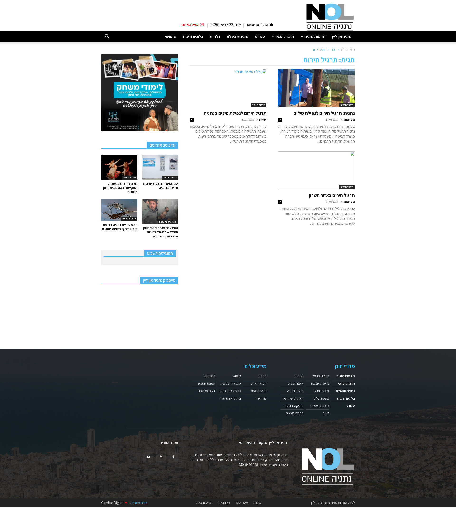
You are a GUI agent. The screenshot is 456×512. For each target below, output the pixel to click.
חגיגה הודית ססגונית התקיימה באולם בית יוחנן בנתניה (120, 187)
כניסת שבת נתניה (230, 391)
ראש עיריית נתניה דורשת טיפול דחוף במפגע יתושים (119, 227)
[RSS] (161, 457)
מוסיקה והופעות (294, 406)
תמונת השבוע (206, 383)
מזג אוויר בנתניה (230, 383)
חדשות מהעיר (347, 105)
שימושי (170, 36)
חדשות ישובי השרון (168, 221)
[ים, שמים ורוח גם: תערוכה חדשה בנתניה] (160, 167)
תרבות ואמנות (170, 177)
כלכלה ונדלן (321, 391)
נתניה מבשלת (237, 36)
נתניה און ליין (342, 36)
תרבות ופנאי (285, 36)
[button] (107, 36)
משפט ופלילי (321, 398)
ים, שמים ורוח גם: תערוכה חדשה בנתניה (160, 185)
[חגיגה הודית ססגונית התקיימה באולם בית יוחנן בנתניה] (119, 167)
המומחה (209, 376)
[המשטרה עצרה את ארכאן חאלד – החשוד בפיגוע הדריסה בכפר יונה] (160, 211)
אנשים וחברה (295, 391)
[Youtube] (148, 457)
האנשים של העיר (293, 398)
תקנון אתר (223, 502)
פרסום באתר (258, 391)
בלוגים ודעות (193, 36)
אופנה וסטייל (296, 383)
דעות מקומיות (206, 391)
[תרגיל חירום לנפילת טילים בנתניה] (228, 88)
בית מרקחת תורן (230, 398)
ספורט (260, 36)
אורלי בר (261, 119)
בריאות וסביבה (129, 218)
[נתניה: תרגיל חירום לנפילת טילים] (316, 88)
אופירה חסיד (348, 119)
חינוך (326, 413)
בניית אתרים (139, 502)
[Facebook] (173, 457)
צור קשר (261, 398)
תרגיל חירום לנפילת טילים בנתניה (235, 113)
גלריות (215, 36)
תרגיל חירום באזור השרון (332, 195)
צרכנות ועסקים (319, 406)
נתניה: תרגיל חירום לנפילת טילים (324, 113)
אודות (262, 376)
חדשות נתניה (315, 36)
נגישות (257, 502)
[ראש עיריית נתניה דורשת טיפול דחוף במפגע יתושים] (119, 210)
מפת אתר (241, 502)
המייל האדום (258, 383)
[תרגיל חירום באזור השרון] (316, 170)
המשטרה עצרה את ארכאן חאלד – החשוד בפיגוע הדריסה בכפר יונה (160, 232)
